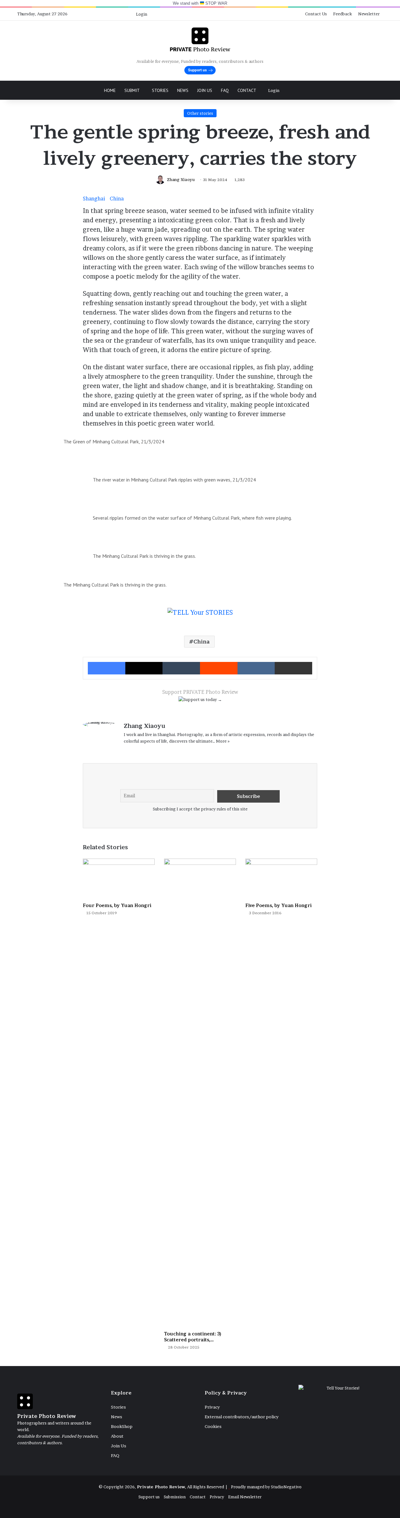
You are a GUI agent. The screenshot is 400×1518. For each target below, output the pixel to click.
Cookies (213, 1426)
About (117, 1436)
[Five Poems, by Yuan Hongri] (281, 879)
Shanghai (94, 198)
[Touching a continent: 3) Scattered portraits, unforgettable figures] (200, 1093)
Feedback (342, 13)
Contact (247, 90)
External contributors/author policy (241, 1416)
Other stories (200, 113)
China (117, 198)
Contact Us (316, 13)
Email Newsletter (245, 1496)
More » (223, 741)
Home (110, 90)
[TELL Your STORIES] (200, 615)
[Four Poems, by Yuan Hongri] (119, 879)
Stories (160, 90)
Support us (149, 1496)
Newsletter (369, 13)
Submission (175, 1496)
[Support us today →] (200, 700)
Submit (132, 90)
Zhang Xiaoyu (181, 179)
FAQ (225, 90)
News (182, 90)
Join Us (204, 90)
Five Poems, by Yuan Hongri (278, 905)
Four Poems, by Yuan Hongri (117, 905)
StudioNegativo (286, 1486)
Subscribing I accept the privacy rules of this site (200, 808)
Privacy (212, 1407)
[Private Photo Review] (200, 39)
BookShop (121, 1426)
